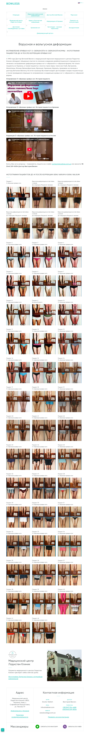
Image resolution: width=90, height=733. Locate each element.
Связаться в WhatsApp (49, 726)
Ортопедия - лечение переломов (54, 27)
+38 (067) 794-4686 (69, 707)
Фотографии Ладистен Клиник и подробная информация (25, 678)
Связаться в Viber (75, 726)
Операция (16, 15)
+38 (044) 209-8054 (69, 709)
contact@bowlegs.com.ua (61, 164)
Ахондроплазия (74, 28)
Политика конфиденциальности (20, 716)
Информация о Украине (20, 711)
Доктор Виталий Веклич (55, 15)
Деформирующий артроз (45, 33)
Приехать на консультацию (74, 21)
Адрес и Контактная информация (35, 21)
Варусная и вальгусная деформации (35, 15)
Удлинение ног (35, 28)
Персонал (74, 15)
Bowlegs (13, 3)
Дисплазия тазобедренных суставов (16, 27)
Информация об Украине (55, 21)
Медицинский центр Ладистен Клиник (16, 21)
